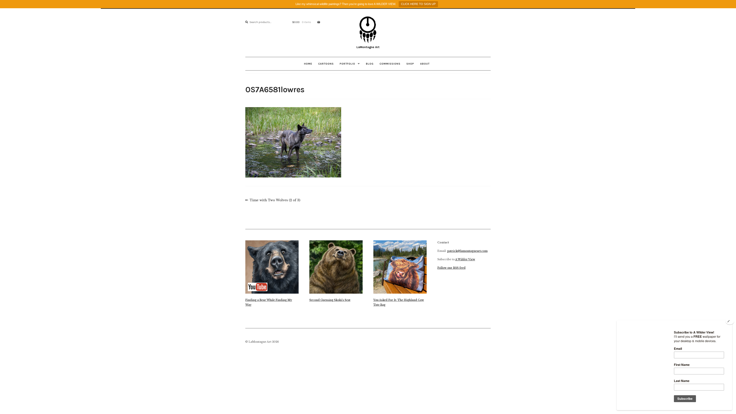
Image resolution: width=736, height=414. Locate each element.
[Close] (730, 321)
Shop (410, 63)
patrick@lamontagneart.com (467, 251)
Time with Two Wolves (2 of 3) (275, 200)
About (425, 63)
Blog (370, 63)
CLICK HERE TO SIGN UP (418, 4)
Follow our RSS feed (451, 267)
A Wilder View (465, 259)
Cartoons (326, 63)
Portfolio (347, 63)
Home (308, 63)
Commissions (390, 63)
